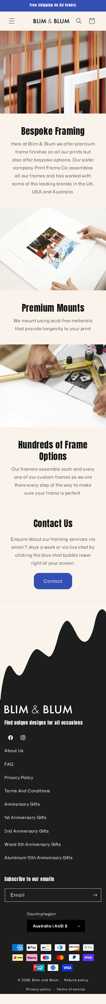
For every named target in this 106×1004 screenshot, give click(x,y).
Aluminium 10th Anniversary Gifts (38, 857)
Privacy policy (38, 989)
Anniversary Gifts (22, 804)
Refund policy (76, 980)
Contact (53, 581)
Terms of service (71, 989)
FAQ (9, 764)
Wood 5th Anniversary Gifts (32, 844)
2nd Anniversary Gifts (26, 831)
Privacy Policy (18, 777)
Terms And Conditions (27, 791)
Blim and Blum (45, 980)
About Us (14, 750)
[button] (11, 20)
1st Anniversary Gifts (25, 817)
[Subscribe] (94, 895)
